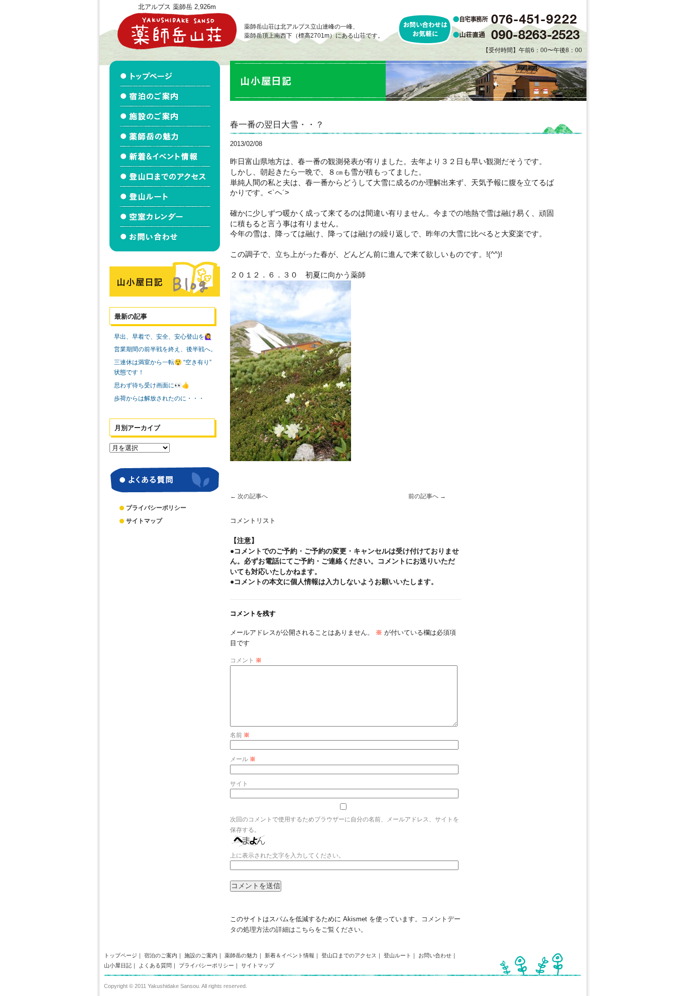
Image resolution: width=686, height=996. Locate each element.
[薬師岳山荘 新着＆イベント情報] (164, 157)
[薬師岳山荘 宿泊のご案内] (164, 96)
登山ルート (397, 955)
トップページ (120, 955)
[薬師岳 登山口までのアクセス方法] (164, 177)
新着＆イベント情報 (289, 955)
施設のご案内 (200, 955)
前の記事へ (427, 496)
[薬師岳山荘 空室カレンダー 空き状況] (164, 217)
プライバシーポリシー (156, 507)
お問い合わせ (434, 955)
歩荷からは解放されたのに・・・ (159, 398)
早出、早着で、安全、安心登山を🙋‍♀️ (163, 336)
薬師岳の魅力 (241, 955)
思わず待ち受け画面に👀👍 (151, 385)
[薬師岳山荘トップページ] (164, 73)
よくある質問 (155, 965)
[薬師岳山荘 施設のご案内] (164, 116)
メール (243, 759)
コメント (246, 660)
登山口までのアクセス (349, 955)
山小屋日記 (118, 965)
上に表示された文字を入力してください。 (287, 855)
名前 (240, 735)
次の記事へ (249, 496)
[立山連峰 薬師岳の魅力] (164, 136)
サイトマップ (144, 520)
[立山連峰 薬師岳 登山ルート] (164, 197)
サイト (239, 783)
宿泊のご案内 (160, 955)
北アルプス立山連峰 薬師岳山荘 (177, 31)
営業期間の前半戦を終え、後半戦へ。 (165, 349)
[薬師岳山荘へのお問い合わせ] (164, 239)
